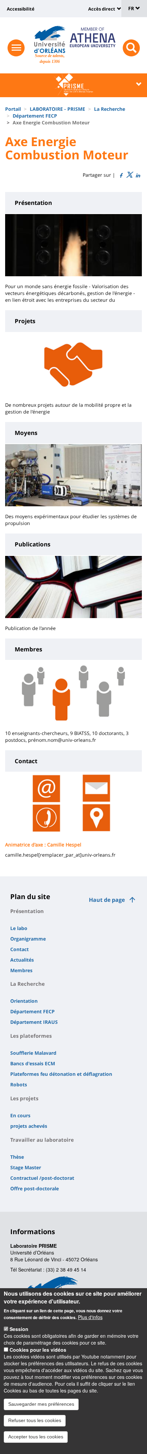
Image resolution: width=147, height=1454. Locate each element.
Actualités (22, 960)
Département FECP (35, 115)
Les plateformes (31, 1035)
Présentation (27, 911)
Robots (18, 1084)
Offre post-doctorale (34, 1188)
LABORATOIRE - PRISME (57, 109)
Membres (21, 970)
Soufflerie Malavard (33, 1053)
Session (19, 1329)
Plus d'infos (90, 1317)
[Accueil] (49, 39)
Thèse (17, 1157)
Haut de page (107, 900)
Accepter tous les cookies (35, 1436)
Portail (13, 109)
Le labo (18, 928)
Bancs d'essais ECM (32, 1063)
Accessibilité (21, 9)
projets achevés (28, 1126)
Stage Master (25, 1167)
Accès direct (101, 9)
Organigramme (28, 938)
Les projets (24, 1098)
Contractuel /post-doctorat (42, 1178)
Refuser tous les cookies (34, 1420)
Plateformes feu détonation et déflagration (61, 1074)
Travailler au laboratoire (42, 1139)
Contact (19, 949)
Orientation (24, 1001)
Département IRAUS (34, 1022)
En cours (20, 1115)
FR (131, 8)
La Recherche (109, 109)
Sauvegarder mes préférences (41, 1404)
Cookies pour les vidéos (38, 1349)
